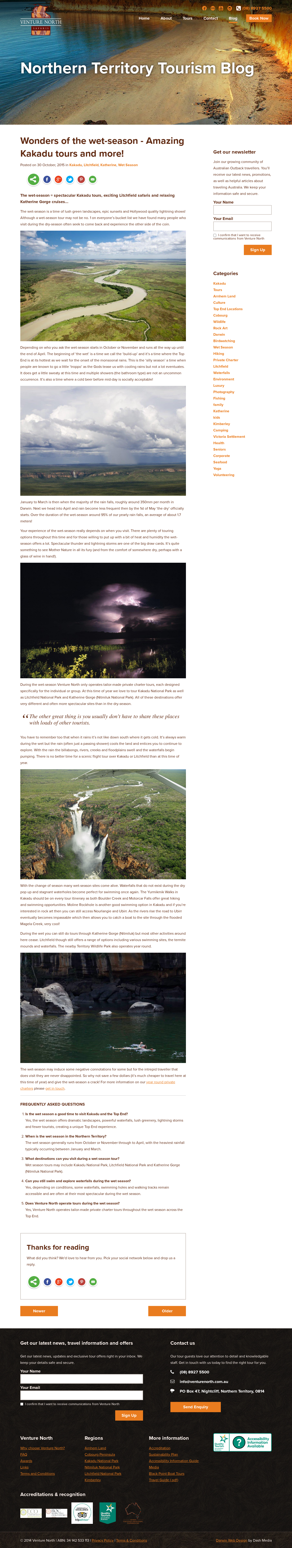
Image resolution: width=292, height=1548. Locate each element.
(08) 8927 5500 (257, 8)
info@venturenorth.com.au (204, 1381)
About (166, 18)
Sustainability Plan (163, 1454)
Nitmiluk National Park (102, 1467)
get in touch (55, 1088)
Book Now (259, 18)
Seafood (220, 462)
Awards (26, 1461)
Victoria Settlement (229, 436)
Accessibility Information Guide (174, 1461)
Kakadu (75, 165)
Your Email (223, 218)
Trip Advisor (212, 8)
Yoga (217, 468)
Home (144, 18)
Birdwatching (224, 341)
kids (216, 417)
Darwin (219, 334)
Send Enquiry (195, 1406)
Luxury (218, 385)
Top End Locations (228, 309)
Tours (188, 18)
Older (167, 1310)
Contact (210, 18)
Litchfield (91, 165)
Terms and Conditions (37, 1473)
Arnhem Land (224, 296)
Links (24, 1467)
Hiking (218, 353)
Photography (223, 392)
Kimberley (221, 424)
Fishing (219, 398)
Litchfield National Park (103, 1473)
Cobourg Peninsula (100, 1454)
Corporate (221, 456)
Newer (39, 1310)
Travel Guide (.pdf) (163, 1480)
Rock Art (220, 328)
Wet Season (128, 165)
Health (218, 443)
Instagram (229, 8)
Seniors (219, 449)
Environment (223, 379)
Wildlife (219, 322)
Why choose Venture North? (42, 1448)
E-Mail (92, 180)
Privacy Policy (103, 1540)
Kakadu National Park (101, 1461)
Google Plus (58, 180)
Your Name (223, 202)
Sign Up (257, 249)
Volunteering (223, 475)
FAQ (23, 1454)
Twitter (70, 180)
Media (154, 1467)
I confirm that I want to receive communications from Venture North (238, 236)
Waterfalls (221, 373)
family (218, 404)
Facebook (204, 8)
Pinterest (81, 180)
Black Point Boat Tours (166, 1473)
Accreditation (159, 1448)
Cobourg (220, 315)
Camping (220, 430)
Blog (233, 18)
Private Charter (225, 360)
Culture (219, 302)
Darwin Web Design (231, 1540)
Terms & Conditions (131, 1540)
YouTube (221, 8)
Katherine (108, 165)
